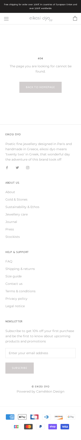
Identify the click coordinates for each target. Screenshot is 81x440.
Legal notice (15, 306)
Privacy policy (16, 299)
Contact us (13, 284)
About (10, 192)
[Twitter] (17, 167)
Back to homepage (40, 87)
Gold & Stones (16, 199)
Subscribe (19, 368)
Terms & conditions (20, 291)
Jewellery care (16, 214)
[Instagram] (27, 167)
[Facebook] (7, 167)
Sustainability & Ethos (22, 207)
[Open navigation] (6, 18)
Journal (11, 222)
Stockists (12, 237)
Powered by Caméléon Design (40, 391)
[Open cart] (75, 18)
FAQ (8, 261)
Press (9, 229)
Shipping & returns (20, 269)
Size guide (13, 276)
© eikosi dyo (41, 387)
